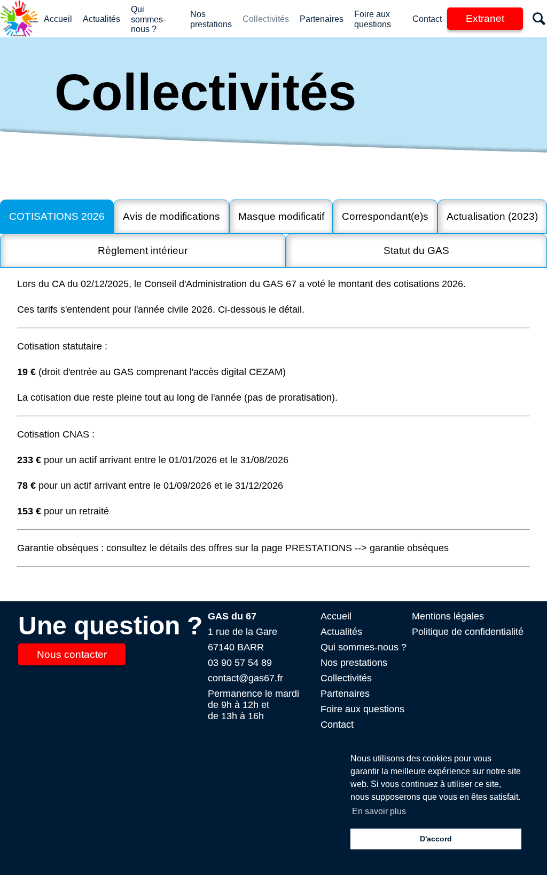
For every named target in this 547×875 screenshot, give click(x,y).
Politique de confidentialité (467, 631)
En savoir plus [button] (379, 811)
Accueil (58, 18)
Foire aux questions (362, 709)
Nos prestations (354, 662)
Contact (427, 18)
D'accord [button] (436, 838)
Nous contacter (72, 654)
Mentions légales (448, 616)
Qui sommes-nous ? (148, 19)
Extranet (485, 18)
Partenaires (321, 18)
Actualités (101, 18)
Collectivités (266, 18)
